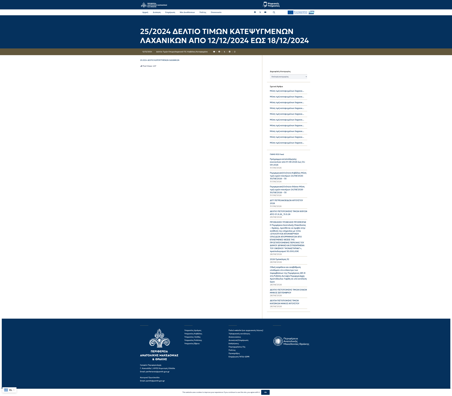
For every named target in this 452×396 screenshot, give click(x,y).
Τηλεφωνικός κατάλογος (239, 334)
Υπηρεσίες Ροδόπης (193, 340)
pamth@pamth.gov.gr (155, 381)
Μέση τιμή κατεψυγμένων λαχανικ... (287, 91)
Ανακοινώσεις (235, 337)
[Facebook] (255, 12)
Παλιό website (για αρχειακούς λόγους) (246, 330)
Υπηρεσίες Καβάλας (193, 334)
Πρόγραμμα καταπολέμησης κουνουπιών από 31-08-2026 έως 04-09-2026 (287, 162)
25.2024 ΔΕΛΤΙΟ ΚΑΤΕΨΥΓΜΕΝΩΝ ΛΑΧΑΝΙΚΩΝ (159, 60)
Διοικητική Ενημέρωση (238, 340)
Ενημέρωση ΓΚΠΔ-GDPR (239, 357)
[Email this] (214, 52)
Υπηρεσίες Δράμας (192, 330)
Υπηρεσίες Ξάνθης (192, 337)
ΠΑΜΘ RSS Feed (277, 154)
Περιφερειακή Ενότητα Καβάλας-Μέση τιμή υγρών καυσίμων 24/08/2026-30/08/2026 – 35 (288, 176)
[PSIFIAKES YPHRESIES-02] (271, 5)
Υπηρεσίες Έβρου (192, 343)
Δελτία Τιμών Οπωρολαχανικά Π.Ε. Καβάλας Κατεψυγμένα (182, 52)
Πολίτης (232, 350)
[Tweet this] (224, 52)
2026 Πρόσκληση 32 (279, 259)
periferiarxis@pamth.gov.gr (158, 371)
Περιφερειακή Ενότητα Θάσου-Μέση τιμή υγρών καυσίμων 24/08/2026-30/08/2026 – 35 (287, 189)
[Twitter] (260, 12)
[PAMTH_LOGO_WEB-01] (154, 5)
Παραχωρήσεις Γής (237, 347)
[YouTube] (265, 12)
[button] (274, 12)
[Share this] (219, 52)
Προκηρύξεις (234, 353)
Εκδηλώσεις (234, 343)
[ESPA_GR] (301, 12)
